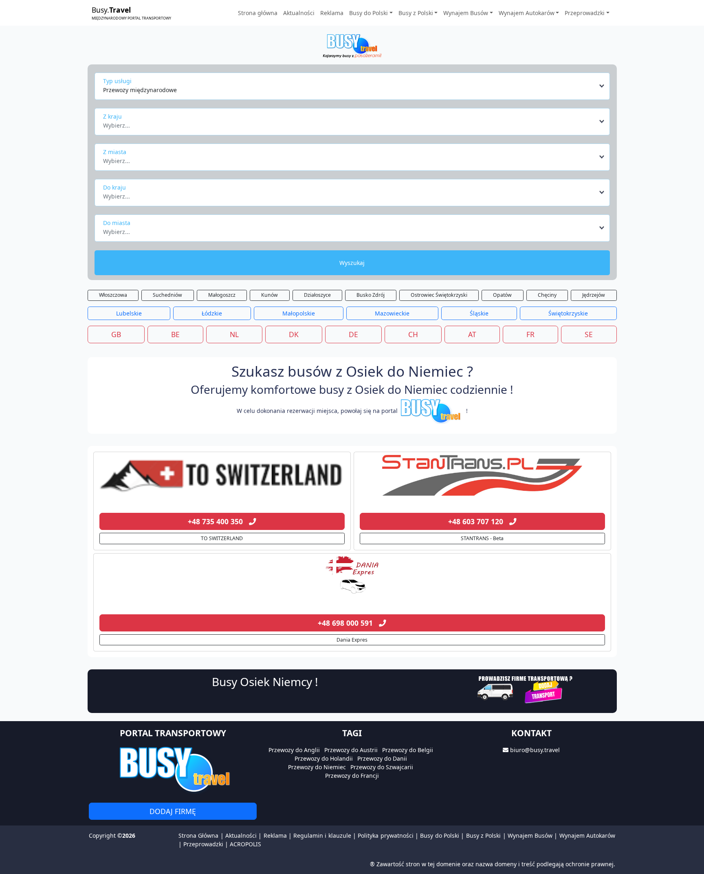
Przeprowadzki (203, 844)
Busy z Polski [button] (415, 13)
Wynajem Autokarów (587, 835)
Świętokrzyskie (568, 313)
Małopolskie (298, 313)
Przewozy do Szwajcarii (381, 767)
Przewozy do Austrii (351, 750)
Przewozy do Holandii (324, 758)
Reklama (331, 13)
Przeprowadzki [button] (585, 13)
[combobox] (354, 86)
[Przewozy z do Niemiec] (222, 475)
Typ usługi (117, 81)
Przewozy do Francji (352, 775)
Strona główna (257, 13)
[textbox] (349, 123)
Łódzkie (212, 313)
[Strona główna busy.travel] (351, 45)
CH (413, 334)
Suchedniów (167, 294)
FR (530, 334)
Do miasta (116, 223)
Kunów (269, 294)
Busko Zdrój (370, 294)
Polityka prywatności (385, 835)
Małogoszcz (221, 294)
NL (234, 334)
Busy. (131, 12)
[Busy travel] (172, 769)
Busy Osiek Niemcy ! (265, 681)
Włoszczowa (113, 294)
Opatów (502, 294)
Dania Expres (352, 639)
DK (294, 334)
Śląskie (479, 313)
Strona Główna (198, 835)
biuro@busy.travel (535, 750)
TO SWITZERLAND (222, 538)
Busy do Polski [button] (368, 13)
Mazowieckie (392, 313)
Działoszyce (317, 294)
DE (353, 334)
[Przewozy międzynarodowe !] (431, 411)
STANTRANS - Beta (482, 538)
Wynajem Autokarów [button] (526, 13)
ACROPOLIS (245, 844)
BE (175, 334)
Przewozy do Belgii (407, 750)
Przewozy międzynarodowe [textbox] (140, 90)
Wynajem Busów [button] (465, 13)
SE (589, 334)
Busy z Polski (483, 835)
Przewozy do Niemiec (317, 767)
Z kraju (112, 116)
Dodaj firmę (173, 811)
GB (116, 334)
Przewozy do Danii (382, 758)
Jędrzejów (593, 294)
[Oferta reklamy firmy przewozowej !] (525, 689)
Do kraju (114, 187)
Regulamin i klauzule (322, 835)
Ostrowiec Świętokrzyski (439, 294)
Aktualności (299, 13)
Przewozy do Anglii (294, 750)
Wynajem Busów (530, 835)
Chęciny (547, 294)
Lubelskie (129, 313)
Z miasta (114, 152)
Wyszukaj (352, 263)
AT (472, 334)
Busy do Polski (439, 835)
